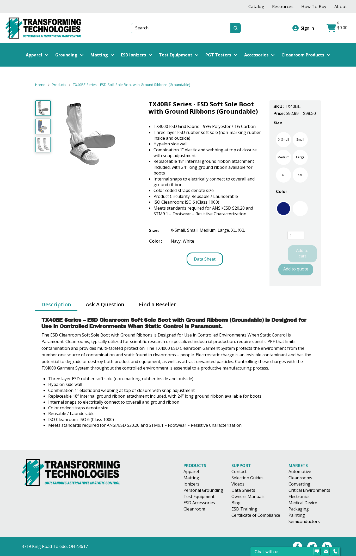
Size (277, 122)
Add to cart (302, 253)
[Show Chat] (317, 551)
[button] (337, 28)
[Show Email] (326, 551)
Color (281, 191)
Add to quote (295, 269)
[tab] (56, 305)
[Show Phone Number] (335, 551)
